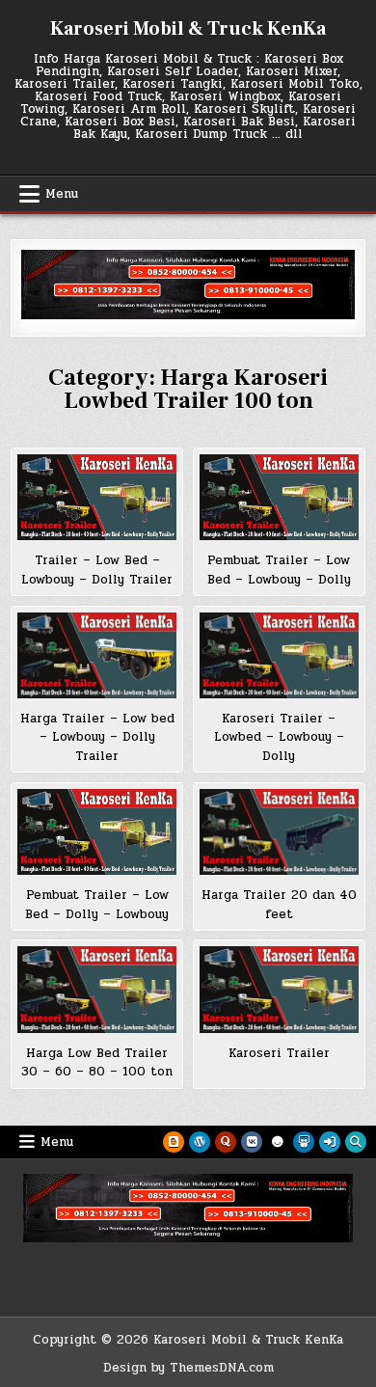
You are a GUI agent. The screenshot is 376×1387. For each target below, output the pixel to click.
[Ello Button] (277, 1142)
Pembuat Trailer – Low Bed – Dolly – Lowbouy (97, 904)
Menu (61, 194)
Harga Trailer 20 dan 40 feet (279, 904)
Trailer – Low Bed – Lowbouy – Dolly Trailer (97, 570)
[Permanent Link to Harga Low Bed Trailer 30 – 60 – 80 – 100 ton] (97, 989)
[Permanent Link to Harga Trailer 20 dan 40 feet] (280, 832)
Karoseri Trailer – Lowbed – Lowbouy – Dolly (279, 737)
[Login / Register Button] (329, 1142)
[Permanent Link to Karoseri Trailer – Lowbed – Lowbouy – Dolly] (280, 655)
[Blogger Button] (173, 1142)
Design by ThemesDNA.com (188, 1367)
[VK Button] (251, 1142)
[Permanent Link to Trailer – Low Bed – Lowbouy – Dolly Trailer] (97, 497)
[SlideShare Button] (303, 1142)
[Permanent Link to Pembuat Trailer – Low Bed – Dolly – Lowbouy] (97, 832)
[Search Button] (355, 1142)
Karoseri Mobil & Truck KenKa (188, 28)
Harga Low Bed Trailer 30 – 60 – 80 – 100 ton (97, 1063)
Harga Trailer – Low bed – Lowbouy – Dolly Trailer (97, 737)
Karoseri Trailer (279, 1053)
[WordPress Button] (199, 1142)
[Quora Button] (225, 1142)
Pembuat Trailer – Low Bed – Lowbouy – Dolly (279, 570)
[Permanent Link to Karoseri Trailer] (280, 989)
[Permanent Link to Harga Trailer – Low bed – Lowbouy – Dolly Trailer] (97, 655)
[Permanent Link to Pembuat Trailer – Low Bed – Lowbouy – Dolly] (280, 497)
